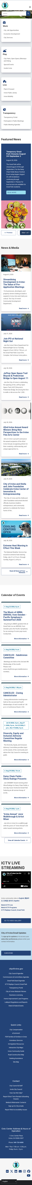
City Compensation (16, 1030)
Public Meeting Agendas (12, 124)
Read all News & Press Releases (17, 571)
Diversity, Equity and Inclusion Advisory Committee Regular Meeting (13, 737)
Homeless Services (16, 1040)
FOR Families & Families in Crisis (16, 1037)
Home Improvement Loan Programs (16, 999)
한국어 (11, 901)
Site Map (16, 1062)
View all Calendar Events (16, 840)
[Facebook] (28, 1172)
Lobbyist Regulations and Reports (16, 1002)
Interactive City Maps (16, 1047)
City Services (8, 37)
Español (16, 901)
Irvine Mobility (8, 96)
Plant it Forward (9, 89)
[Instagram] (24, 1172)
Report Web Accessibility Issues (16, 1110)
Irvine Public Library (10, 93)
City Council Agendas (16, 973)
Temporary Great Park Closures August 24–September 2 (16, 153)
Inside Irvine (8, 68)
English (21, 898)
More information (20, 639)
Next (22, 232)
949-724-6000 (18, 1142)
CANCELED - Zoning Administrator (13, 694)
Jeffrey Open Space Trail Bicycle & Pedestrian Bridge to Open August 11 (15, 376)
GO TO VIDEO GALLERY (12, 921)
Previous (9, 232)
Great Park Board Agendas (16, 981)
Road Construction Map (16, 1055)
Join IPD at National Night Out (13, 339)
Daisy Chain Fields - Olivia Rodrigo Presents (14, 777)
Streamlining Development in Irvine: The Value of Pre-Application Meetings (14, 283)
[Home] (5, 5)
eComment (16, 1033)
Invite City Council (16, 1089)
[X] (11, 1172)
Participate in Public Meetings (14, 121)
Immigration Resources (16, 1044)
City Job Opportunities (11, 30)
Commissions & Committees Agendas (16, 977)
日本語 (5, 901)
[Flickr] (7, 1172)
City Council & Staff (16, 1086)
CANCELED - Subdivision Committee (15, 656)
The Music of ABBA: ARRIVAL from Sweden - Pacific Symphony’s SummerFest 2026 (15, 616)
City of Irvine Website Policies (16, 991)
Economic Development (12, 34)
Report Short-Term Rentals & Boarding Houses (16, 1098)
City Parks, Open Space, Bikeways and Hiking (15, 60)
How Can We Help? (16, 1093)
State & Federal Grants (16, 1006)
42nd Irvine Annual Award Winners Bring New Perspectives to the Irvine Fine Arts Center (16, 431)
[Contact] (20, 1172)
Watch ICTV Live (7, 905)
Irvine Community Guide (16, 1051)
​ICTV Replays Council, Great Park (13, 910)
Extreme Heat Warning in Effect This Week (15, 546)
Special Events (9, 64)
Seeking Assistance (16, 1058)
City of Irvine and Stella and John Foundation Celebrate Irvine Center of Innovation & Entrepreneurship (16, 489)
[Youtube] (28, 1176)
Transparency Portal (10, 117)
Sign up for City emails (16, 1106)
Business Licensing (16, 995)
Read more (12, 192)
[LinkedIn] (16, 1172)
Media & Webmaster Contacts (16, 1102)
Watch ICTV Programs (9, 907)
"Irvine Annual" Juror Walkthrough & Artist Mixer (13, 816)
